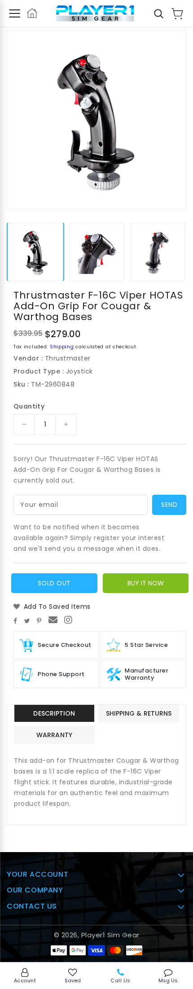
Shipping (62, 346)
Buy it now (145, 583)
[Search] (158, 13)
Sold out (54, 583)
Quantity (28, 406)
